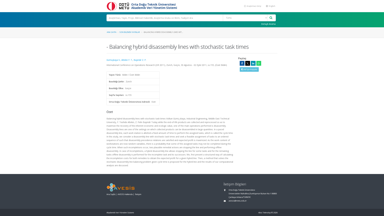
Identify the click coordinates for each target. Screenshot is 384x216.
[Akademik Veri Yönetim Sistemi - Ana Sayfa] (118, 6)
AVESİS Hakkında (125, 194)
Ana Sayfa (111, 32)
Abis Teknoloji (264, 212)
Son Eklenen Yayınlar (129, 32)
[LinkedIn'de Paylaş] (253, 63)
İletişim (138, 194)
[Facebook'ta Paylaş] (242, 63)
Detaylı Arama (268, 23)
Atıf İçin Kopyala (250, 69)
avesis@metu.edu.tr (238, 201)
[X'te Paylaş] (247, 63)
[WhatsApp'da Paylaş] (258, 63)
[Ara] (271, 18)
